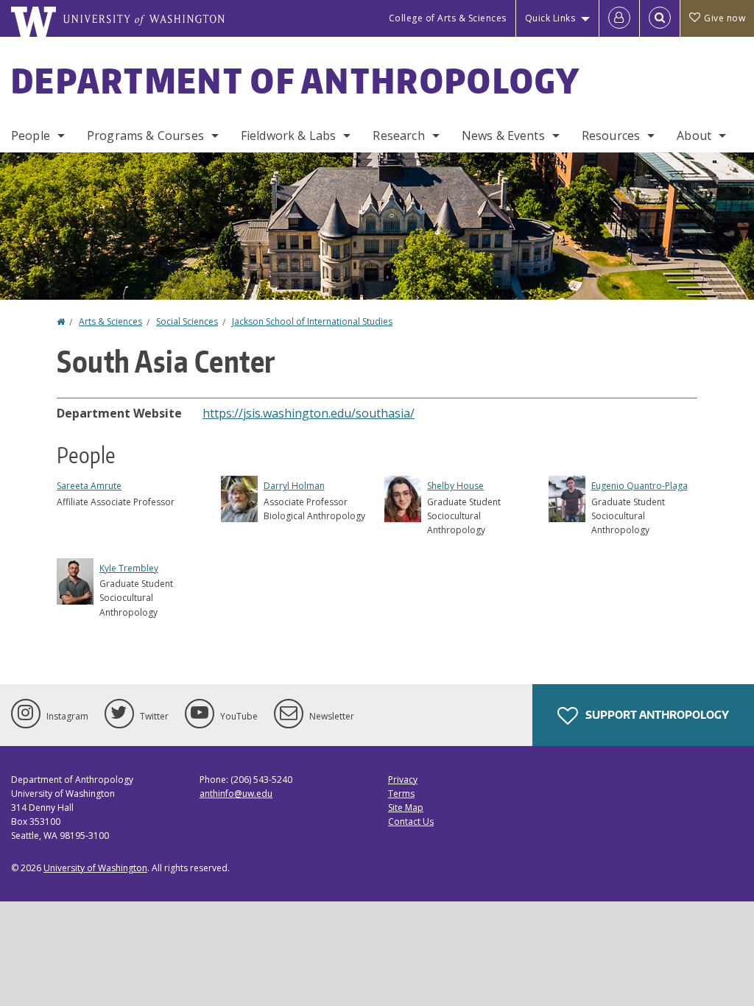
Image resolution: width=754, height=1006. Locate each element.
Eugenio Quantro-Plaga (639, 485)
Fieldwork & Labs (289, 135)
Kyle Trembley (128, 568)
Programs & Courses (145, 135)
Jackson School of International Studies (312, 321)
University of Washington (95, 868)
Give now (724, 18)
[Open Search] (660, 18)
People (30, 135)
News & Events (503, 135)
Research (398, 135)
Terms (401, 793)
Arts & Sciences (110, 321)
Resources (611, 135)
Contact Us (411, 821)
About (694, 135)
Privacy (402, 779)
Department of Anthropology (296, 80)
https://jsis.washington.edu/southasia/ (308, 413)
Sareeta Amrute (89, 485)
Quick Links (550, 18)
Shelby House (455, 485)
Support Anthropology (656, 714)
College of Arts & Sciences (448, 18)
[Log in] (619, 18)
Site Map (405, 807)
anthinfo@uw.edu (236, 793)
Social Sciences (187, 321)
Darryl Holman (294, 485)
